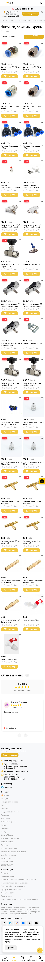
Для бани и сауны (8, 855)
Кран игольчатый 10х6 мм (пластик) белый (10, 226)
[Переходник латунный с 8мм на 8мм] (11, 604)
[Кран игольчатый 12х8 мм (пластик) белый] (33, 209)
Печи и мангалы (7, 862)
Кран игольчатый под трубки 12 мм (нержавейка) (10, 384)
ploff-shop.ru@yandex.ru (14, 760)
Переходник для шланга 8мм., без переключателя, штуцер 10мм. (33, 423)
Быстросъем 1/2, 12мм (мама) (32, 107)
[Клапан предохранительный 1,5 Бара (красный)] (11, 170)
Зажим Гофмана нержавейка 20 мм (31, 186)
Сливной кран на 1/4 (31, 264)
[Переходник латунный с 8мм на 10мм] (33, 565)
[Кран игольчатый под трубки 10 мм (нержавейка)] (11, 249)
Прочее (4, 845)
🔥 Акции (5, 795)
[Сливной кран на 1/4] (33, 249)
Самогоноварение (24, 20)
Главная (4, 20)
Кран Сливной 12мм (31, 620)
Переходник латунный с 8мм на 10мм (33, 581)
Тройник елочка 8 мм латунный (32, 502)
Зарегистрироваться (30, 14)
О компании (6, 873)
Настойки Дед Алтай (10, 838)
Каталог (12, 20)
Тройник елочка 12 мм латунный (32, 542)
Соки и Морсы (7, 835)
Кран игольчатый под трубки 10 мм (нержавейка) (10, 265)
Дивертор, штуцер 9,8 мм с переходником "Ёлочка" (32, 305)
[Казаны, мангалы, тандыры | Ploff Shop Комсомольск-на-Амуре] (9, 3)
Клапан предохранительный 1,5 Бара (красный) (11, 186)
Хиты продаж (7, 858)
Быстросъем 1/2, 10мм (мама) (32, 68)
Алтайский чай (7, 842)
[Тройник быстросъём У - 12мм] (33, 130)
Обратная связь (8, 893)
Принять (11, 947)
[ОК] (29, 923)
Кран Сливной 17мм (9, 659)
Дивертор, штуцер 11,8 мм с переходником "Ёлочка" (11, 305)
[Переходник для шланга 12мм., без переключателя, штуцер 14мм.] (33, 446)
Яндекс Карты (11, 728)
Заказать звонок (10, 755)
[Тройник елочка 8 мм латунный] (33, 486)
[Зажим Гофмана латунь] (33, 328)
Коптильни (5, 818)
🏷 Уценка (5, 798)
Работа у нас (6, 896)
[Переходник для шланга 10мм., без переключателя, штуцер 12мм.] (11, 446)
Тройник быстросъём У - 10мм (11, 147)
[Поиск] (41, 3)
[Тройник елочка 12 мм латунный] (33, 525)
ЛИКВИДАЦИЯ (7, 865)
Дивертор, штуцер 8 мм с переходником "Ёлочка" (11, 344)
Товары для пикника (9, 802)
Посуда (4, 832)
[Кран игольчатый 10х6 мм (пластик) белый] (11, 209)
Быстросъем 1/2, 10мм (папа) (10, 68)
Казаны (4, 805)
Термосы (5, 828)
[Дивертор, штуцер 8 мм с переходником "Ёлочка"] (11, 328)
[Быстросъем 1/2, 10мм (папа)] (11, 51)
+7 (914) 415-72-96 (11, 748)
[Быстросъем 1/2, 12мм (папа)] (11, 91)
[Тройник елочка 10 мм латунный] (11, 525)
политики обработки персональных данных (19, 899)
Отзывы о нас (12, 675)
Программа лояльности (11, 889)
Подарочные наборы (10, 812)
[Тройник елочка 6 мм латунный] (11, 486)
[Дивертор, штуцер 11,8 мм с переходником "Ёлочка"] (11, 288)
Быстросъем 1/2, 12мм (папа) (10, 107)
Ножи (3, 825)
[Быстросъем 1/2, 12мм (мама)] (33, 91)
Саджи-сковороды (9, 848)
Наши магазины (7, 876)
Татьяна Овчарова (19, 702)
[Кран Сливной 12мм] (33, 604)
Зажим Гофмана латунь (32, 343)
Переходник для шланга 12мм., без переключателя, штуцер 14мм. (33, 463)
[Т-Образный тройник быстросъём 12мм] (11, 407)
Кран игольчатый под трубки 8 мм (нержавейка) (32, 384)
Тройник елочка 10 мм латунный (10, 542)
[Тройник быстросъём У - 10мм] (11, 130)
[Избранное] (20, 43)
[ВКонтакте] (23, 923)
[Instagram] (16, 923)
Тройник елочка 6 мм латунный (10, 502)
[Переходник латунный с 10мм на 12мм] (11, 565)
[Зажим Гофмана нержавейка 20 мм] (33, 170)
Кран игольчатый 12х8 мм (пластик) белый (32, 226)
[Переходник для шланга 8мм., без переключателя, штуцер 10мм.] (33, 407)
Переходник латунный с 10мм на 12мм (11, 581)
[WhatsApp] (3, 923)
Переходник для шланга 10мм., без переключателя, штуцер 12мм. (11, 463)
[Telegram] (10, 923)
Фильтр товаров (35, 37)
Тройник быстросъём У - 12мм (33, 147)
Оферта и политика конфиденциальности (18, 879)
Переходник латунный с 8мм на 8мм (11, 621)
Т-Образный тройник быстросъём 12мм (10, 423)
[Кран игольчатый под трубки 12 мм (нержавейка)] (11, 367)
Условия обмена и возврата (13, 886)
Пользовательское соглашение (14, 883)
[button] (19, 735)
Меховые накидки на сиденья (13, 852)
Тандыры (5, 815)
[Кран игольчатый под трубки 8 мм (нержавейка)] (33, 367)
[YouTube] (36, 923)
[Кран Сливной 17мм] (11, 644)
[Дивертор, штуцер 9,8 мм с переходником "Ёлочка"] (33, 288)
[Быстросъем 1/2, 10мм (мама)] (33, 51)
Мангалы (4, 808)
